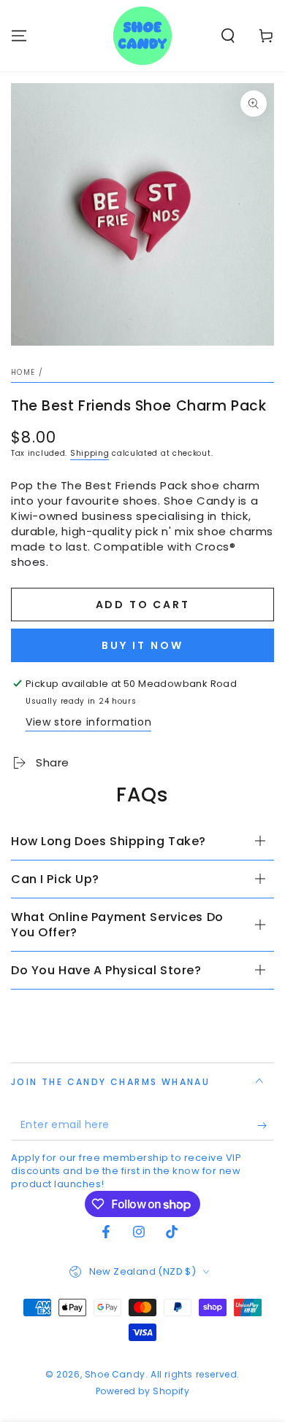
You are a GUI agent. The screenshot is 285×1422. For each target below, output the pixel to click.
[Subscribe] (265, 1126)
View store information (88, 722)
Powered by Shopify (143, 1391)
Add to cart (143, 604)
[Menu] (19, 35)
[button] (228, 35)
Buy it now (142, 645)
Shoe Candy (115, 1374)
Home (23, 372)
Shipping (90, 453)
